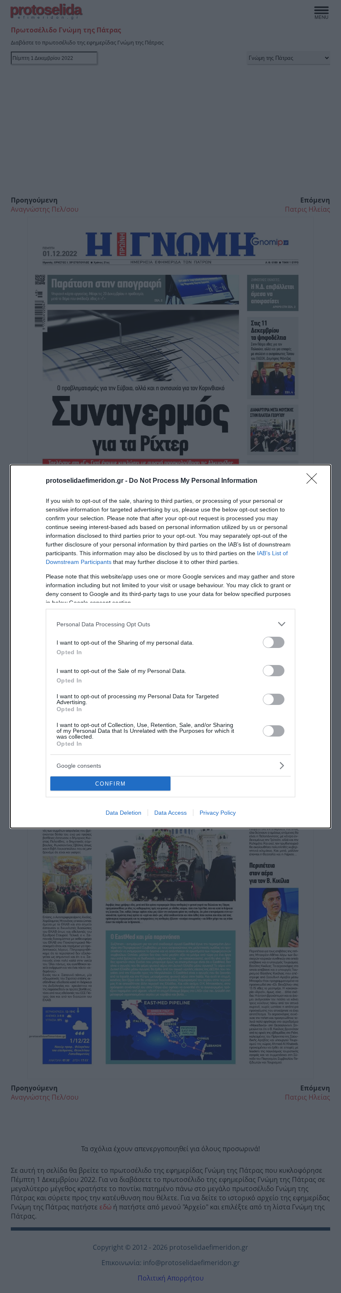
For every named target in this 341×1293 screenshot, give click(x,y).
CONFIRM (110, 784)
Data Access (170, 812)
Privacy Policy (218, 812)
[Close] (314, 481)
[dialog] (170, 646)
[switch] (273, 642)
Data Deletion (123, 812)
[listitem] (170, 624)
